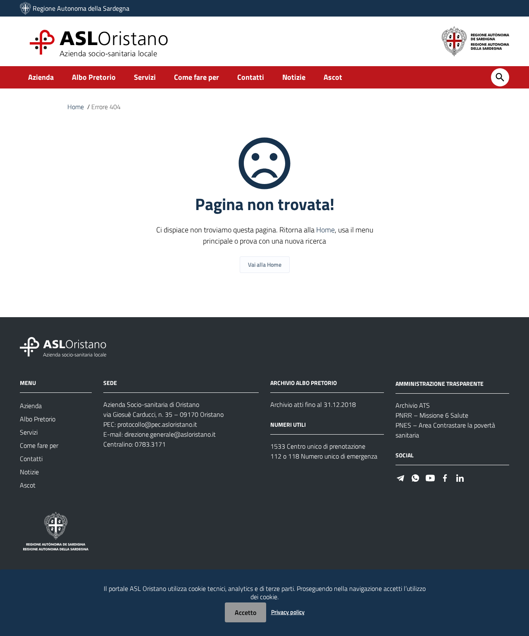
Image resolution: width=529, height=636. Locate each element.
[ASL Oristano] (25, 8)
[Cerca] (500, 77)
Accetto (245, 612)
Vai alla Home (264, 264)
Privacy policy (288, 611)
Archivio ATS (413, 405)
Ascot (333, 77)
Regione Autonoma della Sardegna (81, 8)
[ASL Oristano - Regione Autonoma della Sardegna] (63, 346)
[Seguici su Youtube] (430, 477)
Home (75, 107)
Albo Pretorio (94, 77)
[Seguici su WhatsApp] (415, 477)
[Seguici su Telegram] (400, 477)
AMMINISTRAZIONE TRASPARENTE (440, 383)
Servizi (145, 77)
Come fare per (196, 77)
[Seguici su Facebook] (445, 477)
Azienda (41, 77)
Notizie (293, 77)
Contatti (250, 77)
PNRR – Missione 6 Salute (432, 415)
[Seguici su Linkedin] (460, 477)
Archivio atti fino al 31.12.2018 (313, 404)
